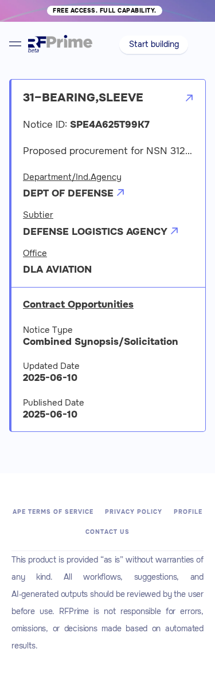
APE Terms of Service (53, 512)
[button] (154, 45)
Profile (188, 512)
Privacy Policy (133, 512)
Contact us (107, 532)
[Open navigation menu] (15, 44)
